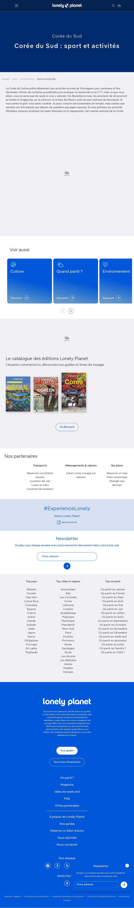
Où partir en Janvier (112, 589)
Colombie (31, 605)
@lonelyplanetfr (69, 522)
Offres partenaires (67, 805)
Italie (31, 629)
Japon (31, 633)
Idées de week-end (67, 791)
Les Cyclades (68, 597)
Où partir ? (67, 777)
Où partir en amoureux (113, 640)
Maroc (31, 636)
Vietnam (68, 672)
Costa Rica (31, 601)
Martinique (68, 621)
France (31, 613)
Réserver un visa (117, 473)
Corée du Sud (67, 36)
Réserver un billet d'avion (67, 830)
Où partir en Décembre (112, 633)
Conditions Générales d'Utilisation (68, 896)
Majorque (68, 617)
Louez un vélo (40, 485)
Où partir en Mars (113, 597)
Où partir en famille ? (113, 648)
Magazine (67, 784)
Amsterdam (68, 589)
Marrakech (68, 625)
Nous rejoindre (67, 837)
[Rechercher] (113, 5)
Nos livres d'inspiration (67, 762)
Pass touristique (117, 477)
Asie (15, 79)
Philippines (31, 640)
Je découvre (67, 427)
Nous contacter (67, 844)
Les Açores (68, 656)
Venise (68, 664)
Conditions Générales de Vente (101, 896)
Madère (68, 668)
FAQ (67, 798)
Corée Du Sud (27, 79)
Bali (68, 593)
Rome (68, 644)
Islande (31, 625)
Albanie (31, 589)
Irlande (31, 621)
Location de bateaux (40, 489)
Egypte (31, 609)
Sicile (68, 652)
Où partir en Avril (112, 601)
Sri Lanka (31, 648)
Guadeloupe (68, 613)
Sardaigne (68, 648)
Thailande (31, 652)
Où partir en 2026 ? (113, 652)
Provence (68, 640)
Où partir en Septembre (113, 621)
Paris (68, 633)
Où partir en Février (113, 593)
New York (68, 629)
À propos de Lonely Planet (67, 816)
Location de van (40, 481)
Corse (68, 601)
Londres (68, 609)
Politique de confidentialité (37, 896)
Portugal (31, 644)
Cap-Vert (31, 597)
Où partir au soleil (112, 644)
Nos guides (67, 750)
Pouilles (68, 636)
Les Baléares (68, 660)
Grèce (31, 617)
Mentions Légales (13, 896)
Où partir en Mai (113, 605)
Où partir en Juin (113, 609)
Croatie (31, 593)
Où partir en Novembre (112, 629)
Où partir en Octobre (113, 625)
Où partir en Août (113, 617)
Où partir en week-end (113, 636)
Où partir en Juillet (113, 613)
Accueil (5, 79)
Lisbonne (68, 605)
